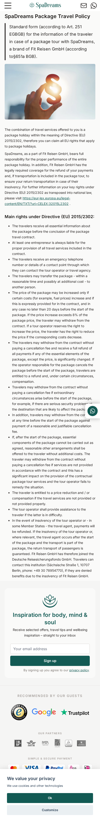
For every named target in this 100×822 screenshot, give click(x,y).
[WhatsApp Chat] (92, 411)
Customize (50, 810)
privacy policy (79, 670)
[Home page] (45, 5)
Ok (50, 798)
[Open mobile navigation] (8, 5)
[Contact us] (83, 5)
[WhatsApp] (93, 5)
